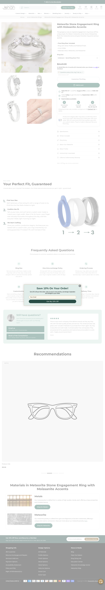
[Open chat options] (100, 581)
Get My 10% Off (52, 301)
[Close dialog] (80, 286)
